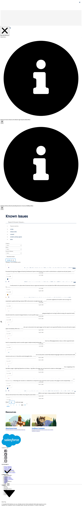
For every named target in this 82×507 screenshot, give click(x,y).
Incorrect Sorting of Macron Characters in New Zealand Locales (45, 353)
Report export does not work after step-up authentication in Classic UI (45, 325)
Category (7, 243)
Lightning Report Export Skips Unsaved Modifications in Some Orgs (50, 311)
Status (7, 247)
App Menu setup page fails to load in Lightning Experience (36, 366)
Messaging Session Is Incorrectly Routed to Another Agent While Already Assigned (44, 339)
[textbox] (41, 221)
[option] (42, 229)
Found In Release (9, 251)
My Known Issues (11, 256)
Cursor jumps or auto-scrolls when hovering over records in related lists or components (44, 379)
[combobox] (41, 231)
